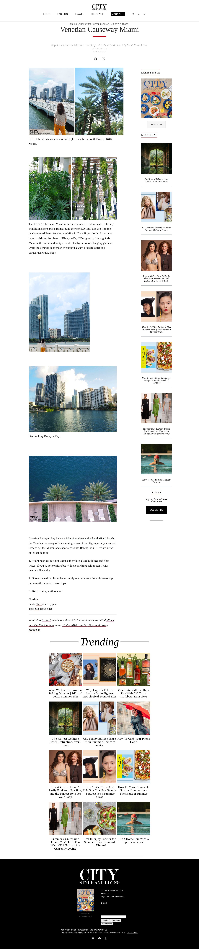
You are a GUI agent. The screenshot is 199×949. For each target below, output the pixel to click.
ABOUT (64, 930)
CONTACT (72, 930)
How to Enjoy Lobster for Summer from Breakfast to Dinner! (99, 842)
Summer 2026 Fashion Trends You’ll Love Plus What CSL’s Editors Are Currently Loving (156, 431)
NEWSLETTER (82, 930)
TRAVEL (125, 24)
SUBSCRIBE (156, 509)
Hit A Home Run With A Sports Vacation (156, 481)
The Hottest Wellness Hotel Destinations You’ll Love (156, 180)
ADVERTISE (102, 930)
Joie (36, 608)
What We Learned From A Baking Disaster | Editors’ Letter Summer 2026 (65, 693)
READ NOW (156, 124)
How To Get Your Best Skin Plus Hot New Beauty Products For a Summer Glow (156, 329)
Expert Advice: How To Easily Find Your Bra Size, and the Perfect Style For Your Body (156, 278)
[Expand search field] (144, 14)
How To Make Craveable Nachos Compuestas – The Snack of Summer (156, 380)
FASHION (74, 24)
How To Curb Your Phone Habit (133, 740)
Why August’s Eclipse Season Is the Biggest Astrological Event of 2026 (99, 693)
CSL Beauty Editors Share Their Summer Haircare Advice (156, 229)
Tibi (39, 603)
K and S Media (132, 932)
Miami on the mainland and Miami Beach (90, 538)
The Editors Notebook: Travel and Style (100, 24)
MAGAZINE (117, 14)
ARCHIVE (93, 930)
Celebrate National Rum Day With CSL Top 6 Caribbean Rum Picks (133, 693)
